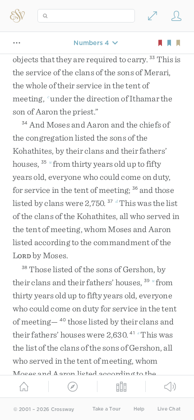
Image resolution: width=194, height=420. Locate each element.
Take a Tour (106, 409)
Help (139, 409)
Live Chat (168, 409)
